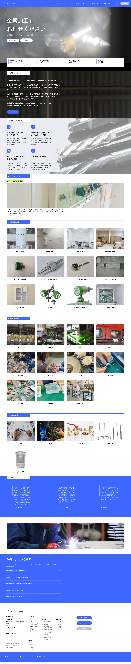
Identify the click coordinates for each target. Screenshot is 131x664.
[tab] (10, 565)
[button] (77, 3)
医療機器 (44, 619)
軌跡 (58, 632)
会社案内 (58, 619)
